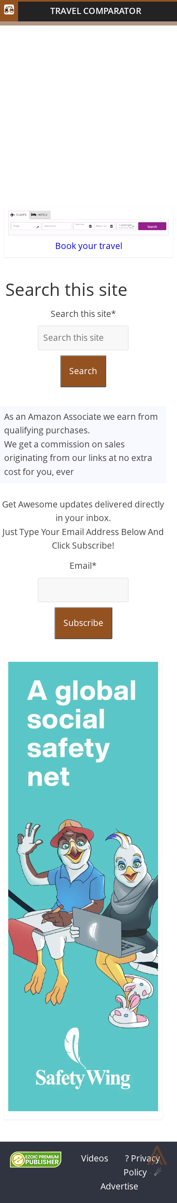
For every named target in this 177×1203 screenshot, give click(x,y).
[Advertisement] (88, 114)
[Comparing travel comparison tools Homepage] (9, 11)
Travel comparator (95, 10)
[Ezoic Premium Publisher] (35, 1164)
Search (83, 371)
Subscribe (83, 622)
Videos (94, 1158)
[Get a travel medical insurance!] (83, 888)
